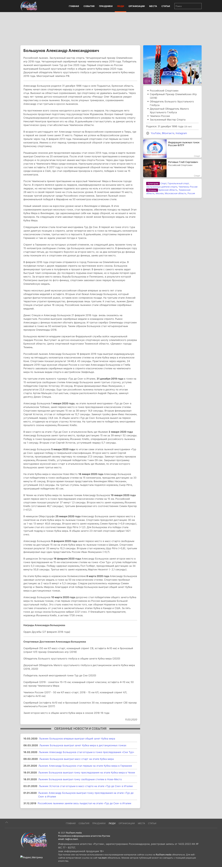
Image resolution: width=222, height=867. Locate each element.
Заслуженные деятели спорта (161, 186)
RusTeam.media (74, 832)
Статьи (165, 6)
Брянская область (168, 190)
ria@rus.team (71, 839)
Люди (120, 6)
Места (153, 6)
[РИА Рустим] (34, 839)
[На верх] (7, 822)
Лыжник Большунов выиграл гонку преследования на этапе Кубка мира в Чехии (86, 772)
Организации (137, 6)
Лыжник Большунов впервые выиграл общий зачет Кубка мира (77, 738)
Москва (160, 193)
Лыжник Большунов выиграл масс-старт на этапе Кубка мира (76, 758)
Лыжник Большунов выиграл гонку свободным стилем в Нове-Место (80, 779)
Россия (191, 193)
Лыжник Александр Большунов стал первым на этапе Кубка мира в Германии (85, 765)
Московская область (175, 193)
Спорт (163, 183)
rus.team (102, 857)
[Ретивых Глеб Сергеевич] (172, 168)
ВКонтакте (168, 133)
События (89, 6)
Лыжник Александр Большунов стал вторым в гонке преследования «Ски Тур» (86, 752)
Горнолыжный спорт (178, 183)
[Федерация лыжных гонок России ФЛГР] (172, 148)
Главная (74, 6)
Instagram (181, 133)
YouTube (156, 133)
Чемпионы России (188, 186)
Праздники (106, 6)
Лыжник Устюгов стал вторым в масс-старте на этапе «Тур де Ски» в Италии (86, 786)
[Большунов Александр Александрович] (172, 64)
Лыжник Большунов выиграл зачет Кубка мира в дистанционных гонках (82, 745)
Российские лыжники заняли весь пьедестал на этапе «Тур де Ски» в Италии (84, 803)
